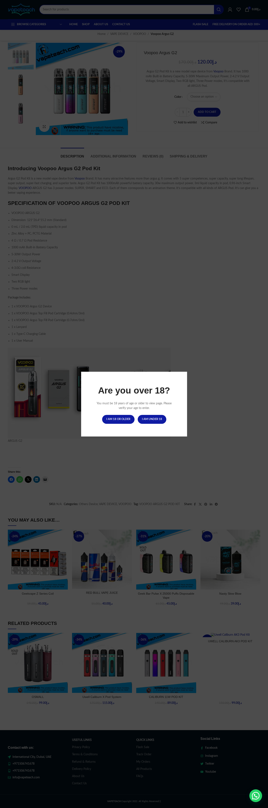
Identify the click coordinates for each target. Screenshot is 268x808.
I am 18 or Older (118, 419)
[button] (255, 795)
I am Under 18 (152, 419)
